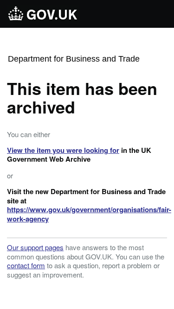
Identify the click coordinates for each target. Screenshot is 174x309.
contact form (26, 265)
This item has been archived (82, 97)
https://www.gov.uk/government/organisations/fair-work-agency (89, 214)
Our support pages (35, 247)
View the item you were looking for (63, 150)
